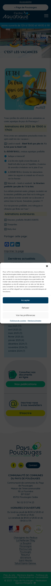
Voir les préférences (25, 315)
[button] (47, 266)
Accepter (25, 300)
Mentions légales (34, 320)
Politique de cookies (18, 320)
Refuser (25, 307)
